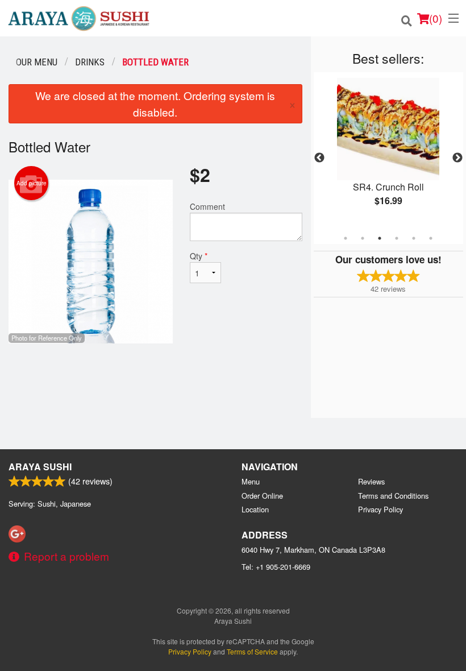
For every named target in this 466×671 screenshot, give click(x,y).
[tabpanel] (388, 151)
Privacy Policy (380, 509)
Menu (251, 481)
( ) (435, 18)
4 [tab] (396, 238)
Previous (319, 158)
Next (457, 158)
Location (255, 509)
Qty (198, 256)
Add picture (31, 183)
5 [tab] (413, 238)
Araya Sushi (40, 466)
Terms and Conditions (393, 495)
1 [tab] (345, 238)
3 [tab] (379, 238)
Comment (207, 206)
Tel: (276, 566)
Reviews (371, 481)
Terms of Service (252, 651)
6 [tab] (430, 238)
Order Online (262, 495)
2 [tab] (362, 238)
